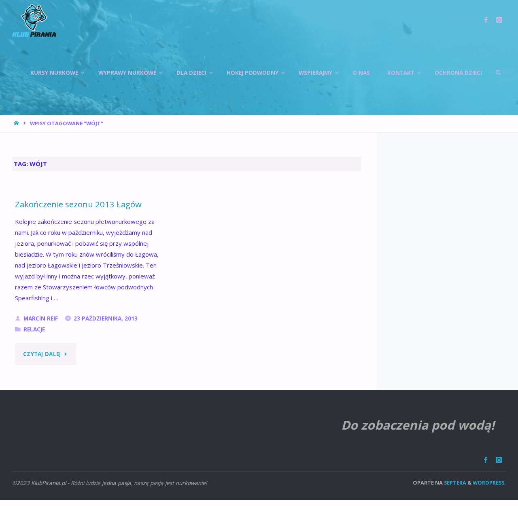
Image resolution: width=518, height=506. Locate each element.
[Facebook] (485, 459)
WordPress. (489, 482)
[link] (498, 72)
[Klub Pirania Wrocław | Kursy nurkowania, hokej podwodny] (34, 20)
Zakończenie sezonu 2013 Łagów (78, 204)
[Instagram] (498, 459)
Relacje (34, 329)
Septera (454, 482)
